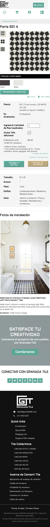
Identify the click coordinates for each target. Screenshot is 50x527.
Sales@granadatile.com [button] (26, 411)
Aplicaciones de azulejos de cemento (25, 479)
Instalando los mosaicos (20, 487)
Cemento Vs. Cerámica (19, 495)
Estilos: (7, 191)
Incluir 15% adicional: (9, 134)
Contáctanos (25, 352)
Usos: (6, 198)
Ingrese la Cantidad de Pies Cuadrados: (14, 126)
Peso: (6, 186)
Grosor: (7, 181)
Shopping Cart (21, 434)
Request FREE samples (25, 438)
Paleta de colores (17, 499)
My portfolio (20, 430)
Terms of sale (17, 508)
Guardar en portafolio (38, 163)
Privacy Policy (32, 508)
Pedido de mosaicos (18, 483)
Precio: (7, 104)
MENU (39, 5)
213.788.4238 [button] (22, 415)
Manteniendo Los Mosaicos (21, 491)
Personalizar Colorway (14, 92)
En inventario (20, 426)
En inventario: (9, 115)
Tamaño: (8, 177)
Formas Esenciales (9, 21)
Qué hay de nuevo (21, 468)
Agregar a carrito (14, 164)
